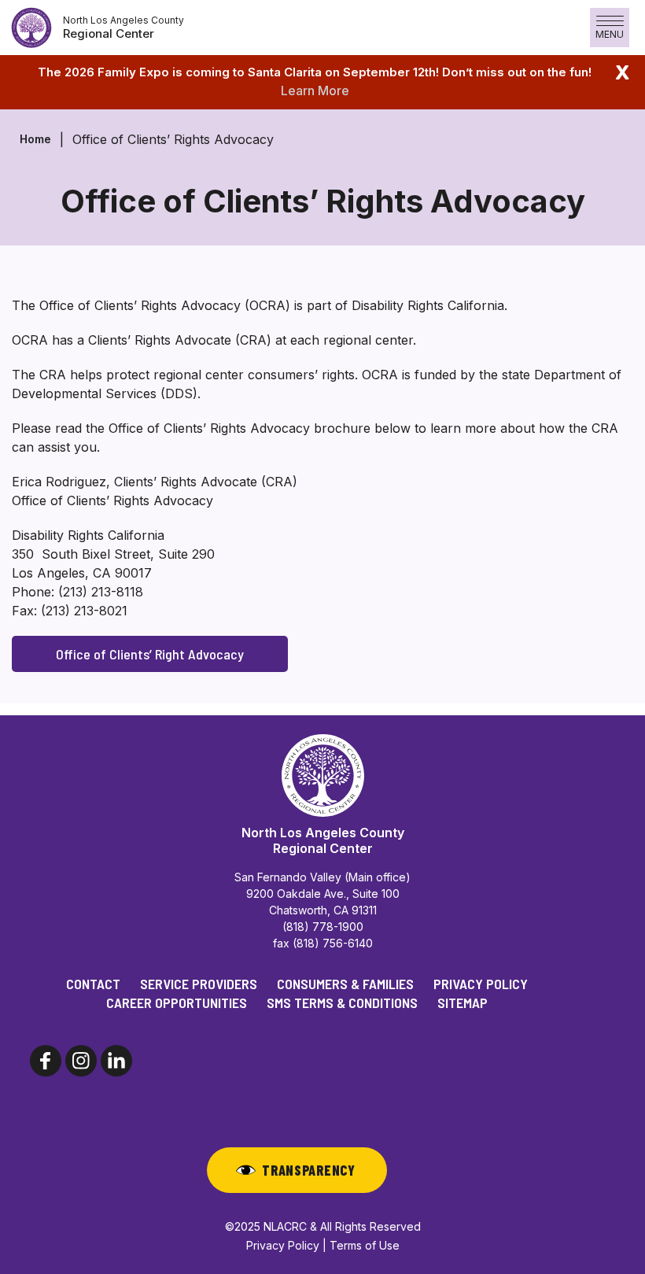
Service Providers (198, 983)
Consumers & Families (345, 983)
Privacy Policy (480, 983)
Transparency (309, 1170)
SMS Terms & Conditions (342, 1002)
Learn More (315, 90)
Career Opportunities (176, 1002)
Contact (93, 983)
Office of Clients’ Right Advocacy (150, 654)
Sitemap (462, 1002)
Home (35, 139)
